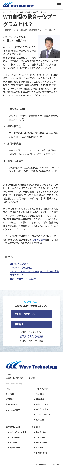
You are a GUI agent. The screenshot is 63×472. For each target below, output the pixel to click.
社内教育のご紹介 (19, 264)
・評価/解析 (39, 399)
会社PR (13, 12)
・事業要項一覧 (41, 453)
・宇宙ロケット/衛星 (17, 432)
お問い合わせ (12, 404)
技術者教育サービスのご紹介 (24, 279)
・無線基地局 (14, 448)
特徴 (8, 389)
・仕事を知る (40, 438)
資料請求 (19, 324)
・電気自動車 (14, 438)
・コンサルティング (43, 415)
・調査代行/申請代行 (43, 409)
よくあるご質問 (13, 410)
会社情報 (10, 394)
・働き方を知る (41, 443)
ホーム (5, 12)
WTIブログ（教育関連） (22, 267)
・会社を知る (40, 432)
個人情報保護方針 (14, 384)
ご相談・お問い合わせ (26, 314)
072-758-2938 (31, 337)
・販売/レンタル (41, 404)
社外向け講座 (38, 239)
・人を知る (39, 448)
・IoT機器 (12, 443)
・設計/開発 (39, 394)
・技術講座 (39, 420)
